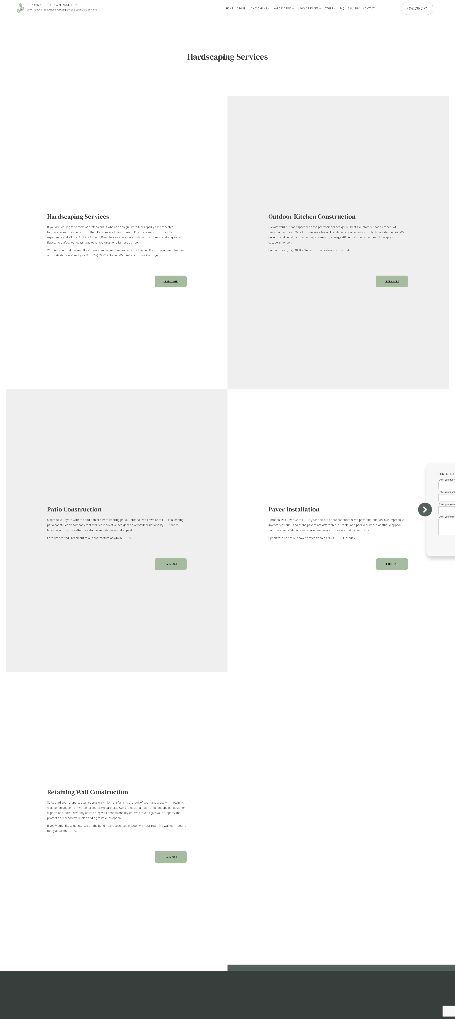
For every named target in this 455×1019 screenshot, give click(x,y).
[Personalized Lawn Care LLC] (20, 8)
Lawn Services (308, 8)
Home (229, 8)
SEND (428, 541)
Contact (369, 8)
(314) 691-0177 (417, 8)
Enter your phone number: (389, 491)
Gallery (354, 8)
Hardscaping (282, 8)
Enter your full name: (386, 479)
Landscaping (258, 8)
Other (329, 8)
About (241, 8)
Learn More (171, 281)
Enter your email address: (389, 504)
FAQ (341, 8)
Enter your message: (386, 516)
